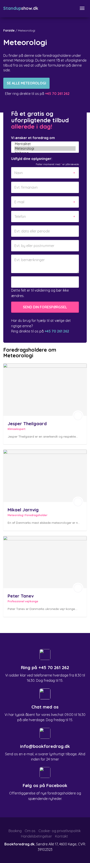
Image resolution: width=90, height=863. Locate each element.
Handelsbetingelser (36, 836)
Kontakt (61, 836)
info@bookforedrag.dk (45, 746)
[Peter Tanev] (45, 562)
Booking (15, 831)
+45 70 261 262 (53, 667)
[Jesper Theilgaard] (45, 389)
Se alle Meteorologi (26, 83)
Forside (9, 30)
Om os (30, 831)
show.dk (20, 8)
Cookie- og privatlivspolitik (59, 831)
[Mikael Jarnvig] (45, 476)
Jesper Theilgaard (27, 423)
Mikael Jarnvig (23, 509)
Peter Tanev (21, 596)
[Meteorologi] (45, 148)
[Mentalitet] (45, 144)
